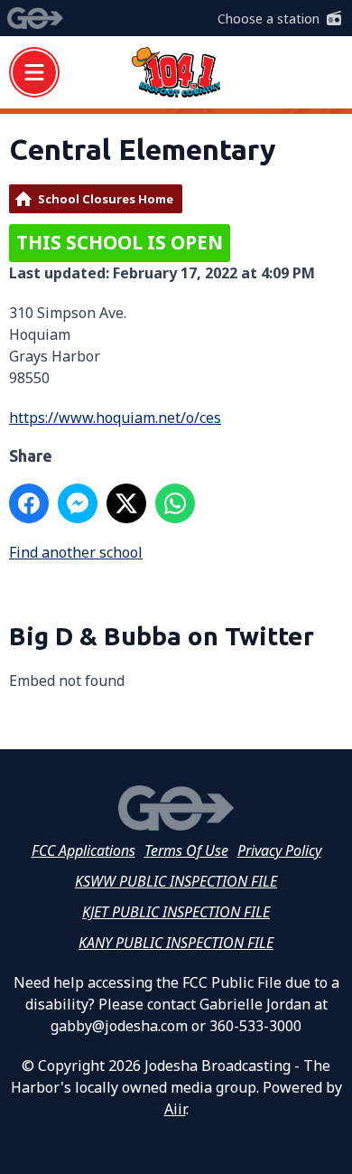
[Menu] (34, 72)
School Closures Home (105, 199)
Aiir (175, 1109)
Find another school (76, 552)
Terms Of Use (186, 850)
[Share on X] (126, 503)
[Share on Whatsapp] (175, 503)
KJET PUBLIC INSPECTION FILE (176, 912)
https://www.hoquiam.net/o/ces (115, 417)
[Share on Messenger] (77, 503)
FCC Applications (83, 850)
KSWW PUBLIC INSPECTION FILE (176, 881)
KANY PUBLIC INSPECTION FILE (176, 943)
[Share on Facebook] (29, 503)
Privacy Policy (279, 850)
